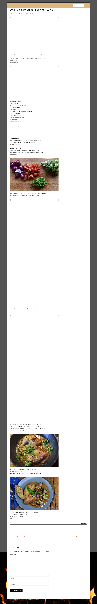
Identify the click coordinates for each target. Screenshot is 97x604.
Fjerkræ (14, 527)
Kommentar (13, 554)
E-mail (12, 578)
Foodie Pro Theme (54, 601)
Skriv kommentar (29, 13)
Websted (12, 584)
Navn (11, 572)
